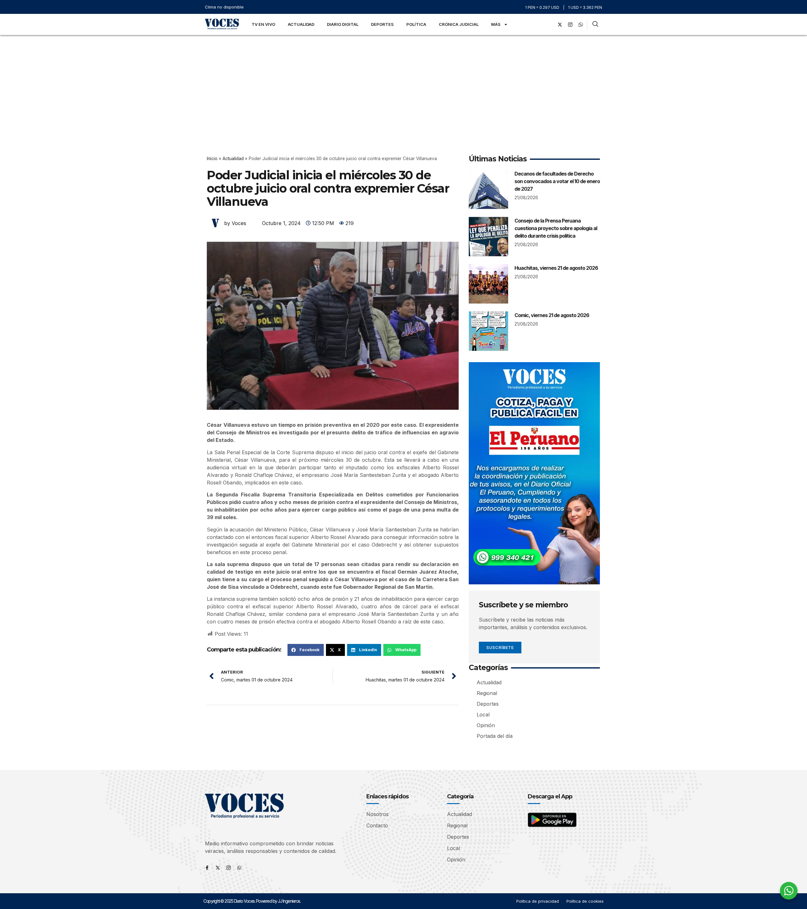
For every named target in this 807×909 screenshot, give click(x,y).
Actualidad (301, 24)
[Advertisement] (403, 82)
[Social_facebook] (549, 24)
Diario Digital (342, 24)
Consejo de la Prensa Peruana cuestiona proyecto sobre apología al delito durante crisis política (555, 228)
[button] (305, 650)
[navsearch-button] (595, 24)
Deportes (382, 24)
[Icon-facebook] (207, 868)
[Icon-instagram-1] (570, 24)
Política (416, 24)
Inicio (212, 158)
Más (496, 24)
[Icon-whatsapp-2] (580, 24)
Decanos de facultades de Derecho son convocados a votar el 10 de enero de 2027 (557, 181)
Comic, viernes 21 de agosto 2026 (551, 315)
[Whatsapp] (239, 868)
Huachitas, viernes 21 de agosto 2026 (556, 268)
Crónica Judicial (459, 24)
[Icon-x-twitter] (218, 868)
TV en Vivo (263, 24)
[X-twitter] (559, 24)
